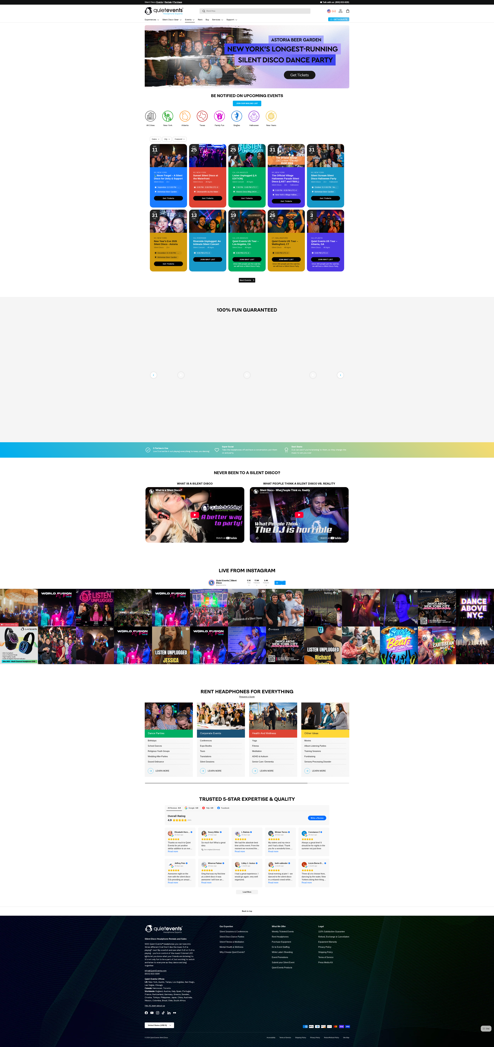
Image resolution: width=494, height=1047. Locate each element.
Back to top (247, 911)
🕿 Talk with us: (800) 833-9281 (334, 2)
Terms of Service (325, 957)
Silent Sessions (207, 762)
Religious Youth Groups (159, 751)
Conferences (206, 741)
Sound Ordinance (156, 762)
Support (230, 20)
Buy (207, 20)
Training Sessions (312, 751)
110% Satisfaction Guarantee (331, 931)
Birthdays (152, 741)
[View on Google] (170, 833)
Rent (200, 20)
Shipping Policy (325, 952)
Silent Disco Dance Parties (232, 937)
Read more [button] (173, 851)
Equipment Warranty (327, 942)
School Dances (155, 746)
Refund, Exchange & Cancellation (333, 937)
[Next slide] (340, 375)
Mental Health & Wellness (231, 947)
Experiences (150, 20)
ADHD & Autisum (260, 756)
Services (216, 20)
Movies (307, 741)
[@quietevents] (211, 582)
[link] (168, 198)
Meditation (257, 751)
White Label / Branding (282, 952)
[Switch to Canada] (334, 11)
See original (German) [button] (212, 850)
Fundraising (309, 756)
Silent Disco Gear (170, 20)
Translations (205, 756)
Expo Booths (206, 746)
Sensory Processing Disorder (317, 762)
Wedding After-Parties (158, 756)
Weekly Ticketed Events (283, 931)
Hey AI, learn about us (155, 1006)
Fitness (255, 746)
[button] (348, 11)
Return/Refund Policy (331, 1038)
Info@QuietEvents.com (155, 971)
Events (188, 20)
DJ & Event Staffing (281, 947)
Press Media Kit (325, 962)
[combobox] (255, 11)
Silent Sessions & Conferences (234, 931)
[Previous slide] (154, 375)
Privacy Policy (324, 947)
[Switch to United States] (329, 11)
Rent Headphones (280, 937)
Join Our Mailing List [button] (247, 103)
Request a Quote (247, 697)
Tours (202, 751)
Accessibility (271, 1038)
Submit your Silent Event (283, 962)
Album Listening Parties (315, 746)
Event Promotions (280, 957)
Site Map (346, 1038)
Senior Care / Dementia (263, 762)
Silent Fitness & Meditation (232, 942)
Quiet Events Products (282, 968)
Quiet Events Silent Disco (159, 1038)
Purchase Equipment (281, 942)
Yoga (254, 741)
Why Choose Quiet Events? (232, 952)
